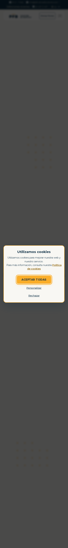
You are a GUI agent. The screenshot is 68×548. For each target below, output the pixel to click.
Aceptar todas (34, 279)
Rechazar (34, 295)
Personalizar (33, 288)
